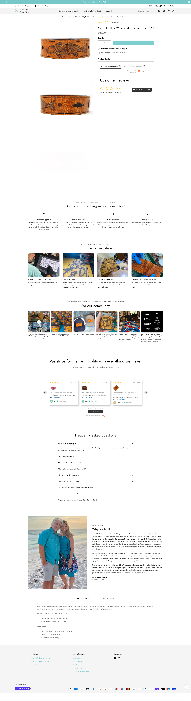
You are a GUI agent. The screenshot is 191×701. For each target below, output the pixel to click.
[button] (173, 11)
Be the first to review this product (111, 92)
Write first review (142, 89)
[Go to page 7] (102, 408)
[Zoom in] (89, 25)
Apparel (109, 11)
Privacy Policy (77, 661)
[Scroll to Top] (187, 690)
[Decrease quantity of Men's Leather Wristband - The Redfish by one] (100, 43)
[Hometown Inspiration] (22, 11)
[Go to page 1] (88, 408)
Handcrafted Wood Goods (92, 11)
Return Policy (77, 658)
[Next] (185, 2)
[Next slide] (146, 392)
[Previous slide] (45, 392)
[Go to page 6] (100, 408)
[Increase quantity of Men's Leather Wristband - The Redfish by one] (108, 43)
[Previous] (6, 2)
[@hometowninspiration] (115, 658)
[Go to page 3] (93, 408)
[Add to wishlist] (151, 28)
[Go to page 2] (90, 408)
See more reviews (95, 412)
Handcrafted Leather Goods (68, 11)
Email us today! (78, 668)
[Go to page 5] (97, 408)
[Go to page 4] (95, 408)
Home (64, 17)
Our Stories (76, 665)
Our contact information (81, 671)
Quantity (101, 38)
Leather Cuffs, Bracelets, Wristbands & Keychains (85, 17)
